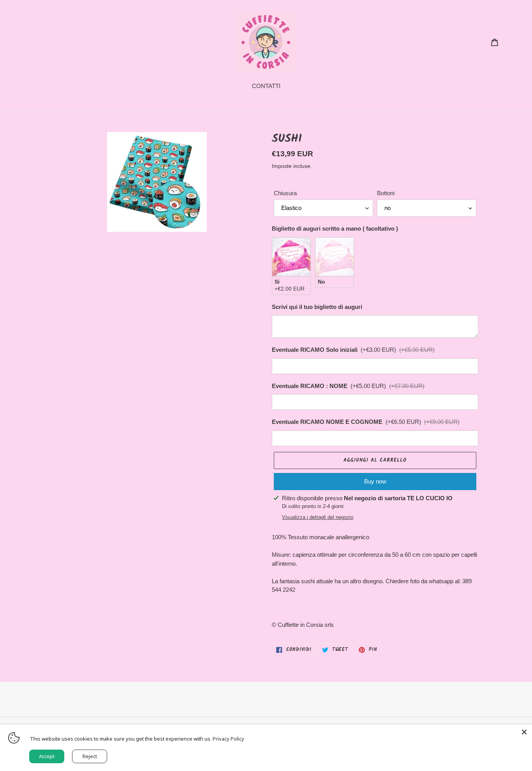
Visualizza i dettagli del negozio (317, 517)
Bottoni (386, 193)
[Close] (524, 732)
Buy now (375, 481)
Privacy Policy (228, 738)
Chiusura (285, 193)
